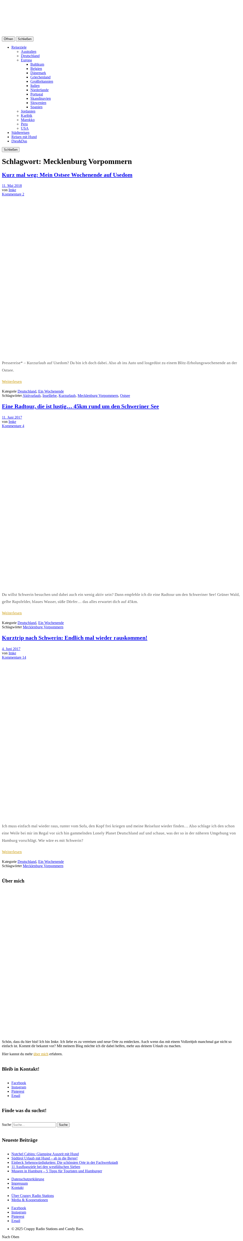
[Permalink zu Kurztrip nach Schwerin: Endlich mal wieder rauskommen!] (120, 816)
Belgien (36, 69)
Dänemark (38, 73)
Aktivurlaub (32, 396)
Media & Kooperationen (29, 1200)
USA (25, 128)
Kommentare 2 (13, 194)
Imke (12, 190)
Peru (24, 124)
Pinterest (17, 1091)
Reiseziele (19, 47)
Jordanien (28, 111)
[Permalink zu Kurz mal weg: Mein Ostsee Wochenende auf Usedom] (120, 353)
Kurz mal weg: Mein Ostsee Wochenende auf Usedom (67, 175)
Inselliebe (49, 396)
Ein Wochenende (51, 391)
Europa (26, 60)
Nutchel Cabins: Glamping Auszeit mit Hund (45, 1154)
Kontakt (17, 1188)
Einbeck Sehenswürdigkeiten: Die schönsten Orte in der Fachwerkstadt (64, 1162)
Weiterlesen (12, 381)
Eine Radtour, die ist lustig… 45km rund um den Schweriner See (80, 406)
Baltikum (37, 64)
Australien (28, 52)
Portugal (36, 94)
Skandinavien (40, 98)
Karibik (26, 115)
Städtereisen (20, 133)
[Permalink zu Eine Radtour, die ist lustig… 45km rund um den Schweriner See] (120, 585)
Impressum (19, 1183)
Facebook (18, 1083)
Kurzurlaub (67, 396)
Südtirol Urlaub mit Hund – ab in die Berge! (44, 1158)
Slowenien (38, 103)
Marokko (28, 120)
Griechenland (40, 77)
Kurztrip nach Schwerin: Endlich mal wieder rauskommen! (74, 638)
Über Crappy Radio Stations (32, 1196)
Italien (35, 86)
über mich (40, 1054)
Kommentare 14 (14, 657)
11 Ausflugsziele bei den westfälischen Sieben (45, 1167)
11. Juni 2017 (12, 417)
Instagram (18, 1087)
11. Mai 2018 (12, 186)
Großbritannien (41, 81)
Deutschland (30, 56)
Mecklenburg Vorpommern (98, 396)
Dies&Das (19, 141)
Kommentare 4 (13, 426)
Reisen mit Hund (24, 137)
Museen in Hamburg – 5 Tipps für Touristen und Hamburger (56, 1171)
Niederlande (39, 90)
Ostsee (125, 396)
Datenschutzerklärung (27, 1179)
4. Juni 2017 (11, 649)
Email (15, 1096)
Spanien (36, 107)
